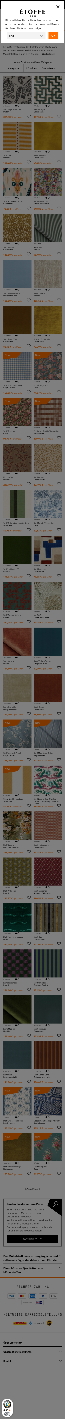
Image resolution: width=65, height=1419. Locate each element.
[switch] (7, 1414)
